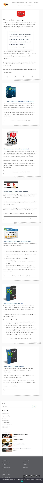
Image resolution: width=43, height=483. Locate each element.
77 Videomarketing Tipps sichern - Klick (30, 480)
